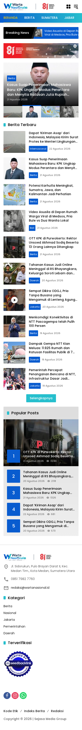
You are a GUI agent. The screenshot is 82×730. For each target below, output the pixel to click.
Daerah (34, 280)
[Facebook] (6, 695)
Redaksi (57, 711)
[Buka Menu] (68, 6)
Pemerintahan (14, 626)
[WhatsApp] (23, 695)
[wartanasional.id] (32, 6)
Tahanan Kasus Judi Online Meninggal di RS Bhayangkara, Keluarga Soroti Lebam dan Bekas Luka (53, 271)
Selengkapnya (41, 398)
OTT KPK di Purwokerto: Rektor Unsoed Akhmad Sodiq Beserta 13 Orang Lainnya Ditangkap (54, 242)
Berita (11, 78)
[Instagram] (15, 695)
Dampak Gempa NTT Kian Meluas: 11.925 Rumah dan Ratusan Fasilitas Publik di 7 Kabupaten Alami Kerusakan (52, 350)
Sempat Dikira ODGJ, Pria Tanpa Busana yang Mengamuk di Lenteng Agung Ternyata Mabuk (52, 297)
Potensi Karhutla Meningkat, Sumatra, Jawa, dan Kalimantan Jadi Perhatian (51, 189)
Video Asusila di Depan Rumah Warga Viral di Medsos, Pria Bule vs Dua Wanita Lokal (53, 216)
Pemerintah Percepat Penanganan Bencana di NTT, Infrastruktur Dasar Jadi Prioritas (52, 376)
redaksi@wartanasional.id (30, 587)
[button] (76, 6)
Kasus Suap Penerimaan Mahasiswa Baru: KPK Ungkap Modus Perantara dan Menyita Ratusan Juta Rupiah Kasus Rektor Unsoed (39, 89)
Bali (32, 228)
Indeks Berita (34, 711)
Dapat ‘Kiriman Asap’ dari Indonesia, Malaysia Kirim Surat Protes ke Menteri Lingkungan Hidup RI (53, 139)
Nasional (9, 613)
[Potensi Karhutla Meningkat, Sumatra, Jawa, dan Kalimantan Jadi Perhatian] (14, 195)
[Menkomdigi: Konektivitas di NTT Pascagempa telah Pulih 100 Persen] (14, 326)
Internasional (38, 148)
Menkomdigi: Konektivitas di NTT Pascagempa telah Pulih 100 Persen (52, 321)
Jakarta (35, 307)
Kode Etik (10, 711)
